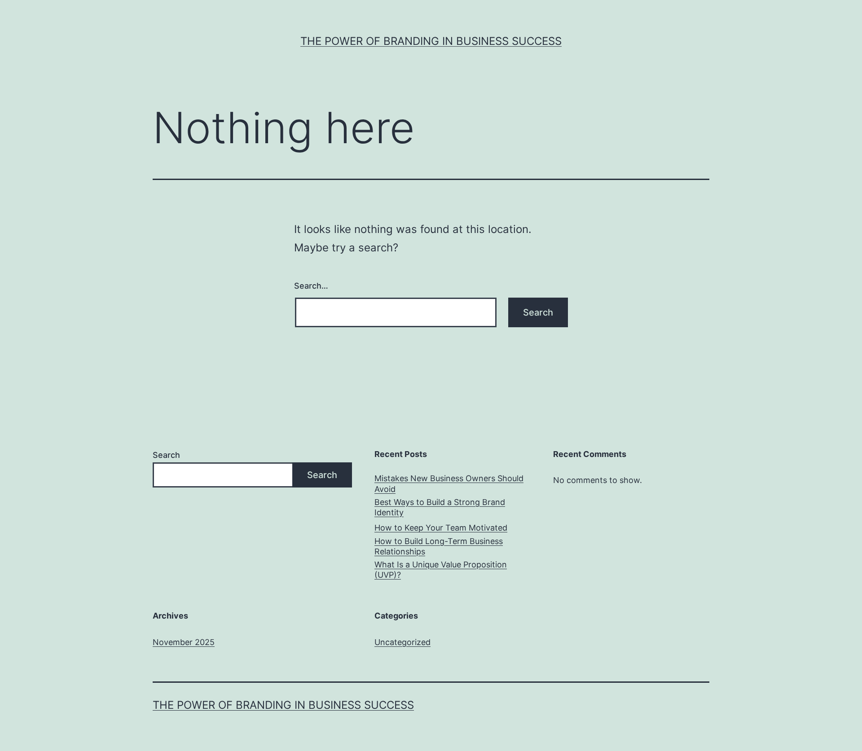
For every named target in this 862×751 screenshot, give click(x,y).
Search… (311, 285)
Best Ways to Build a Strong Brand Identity (439, 507)
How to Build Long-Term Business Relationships (438, 546)
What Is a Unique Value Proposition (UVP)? (440, 570)
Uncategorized (402, 642)
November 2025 (184, 642)
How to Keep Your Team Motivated (440, 527)
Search (166, 455)
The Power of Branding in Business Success (431, 41)
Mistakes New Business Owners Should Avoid (448, 483)
